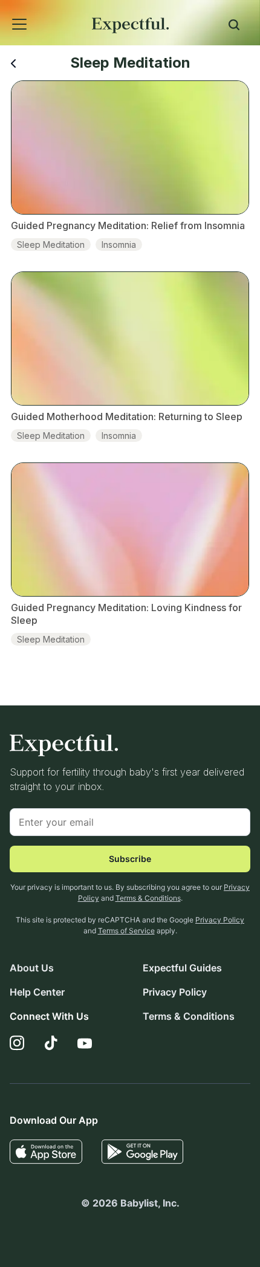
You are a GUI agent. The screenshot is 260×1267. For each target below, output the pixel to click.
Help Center (37, 992)
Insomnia (119, 244)
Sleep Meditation (51, 244)
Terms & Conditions (148, 897)
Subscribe (130, 859)
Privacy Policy (219, 919)
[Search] (234, 26)
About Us (32, 968)
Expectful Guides (182, 968)
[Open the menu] (3, 10)
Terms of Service (126, 930)
